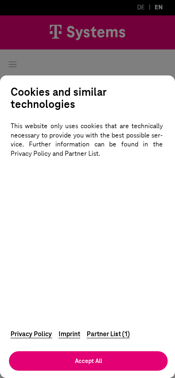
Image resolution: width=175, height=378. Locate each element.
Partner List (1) (108, 334)
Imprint (69, 334)
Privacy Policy (31, 334)
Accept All (88, 361)
